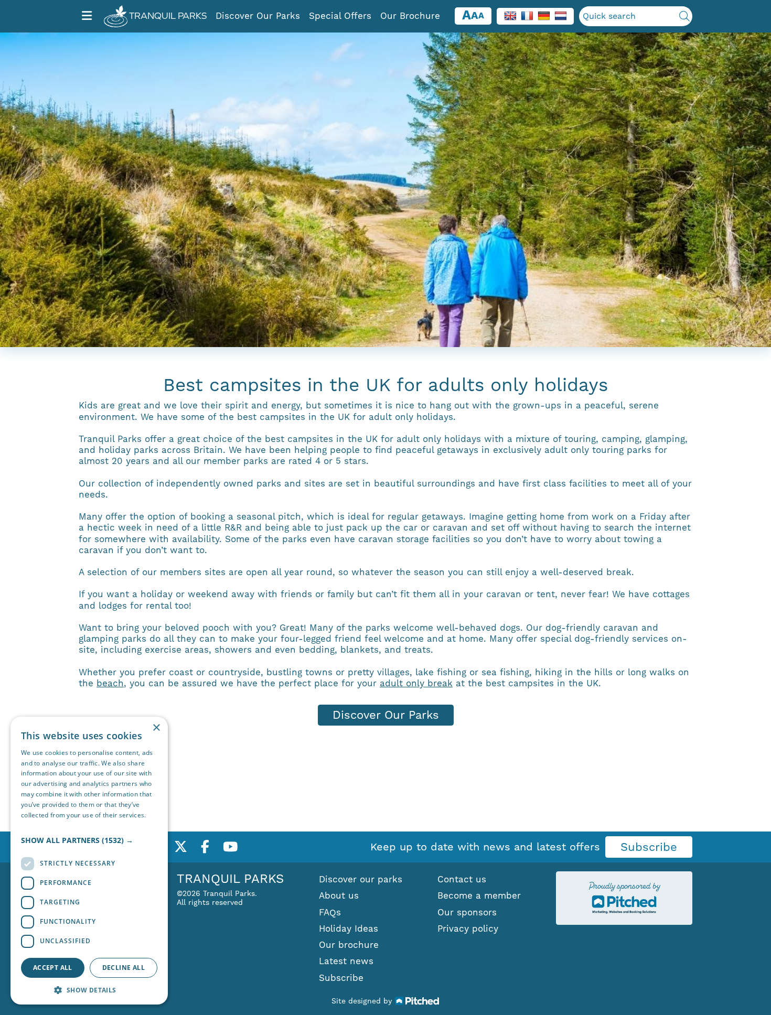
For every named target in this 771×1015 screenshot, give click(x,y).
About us (339, 895)
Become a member (479, 895)
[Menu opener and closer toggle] (87, 16)
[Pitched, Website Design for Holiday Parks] (417, 1000)
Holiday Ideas (348, 928)
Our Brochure (410, 15)
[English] (510, 15)
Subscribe (648, 847)
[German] (544, 15)
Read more (38, 824)
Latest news (346, 961)
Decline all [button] (123, 967)
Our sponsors (467, 912)
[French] (527, 15)
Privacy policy (467, 928)
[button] (89, 840)
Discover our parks (360, 879)
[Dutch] (560, 15)
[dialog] (89, 861)
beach (110, 683)
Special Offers (340, 15)
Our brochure (349, 945)
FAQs (330, 912)
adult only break (416, 683)
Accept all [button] (52, 967)
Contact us (461, 879)
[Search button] (684, 16)
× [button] (156, 728)
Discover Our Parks (258, 15)
